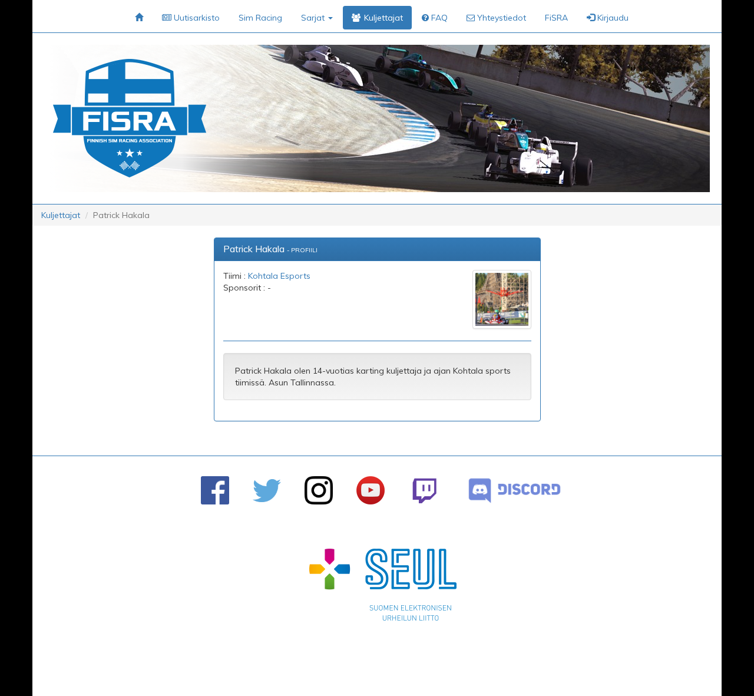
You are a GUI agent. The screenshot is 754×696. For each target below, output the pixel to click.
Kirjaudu (612, 17)
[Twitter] (267, 490)
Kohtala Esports (279, 276)
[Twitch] (424, 491)
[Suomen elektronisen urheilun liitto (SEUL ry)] (383, 587)
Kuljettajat (60, 215)
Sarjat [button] (314, 17)
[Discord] (514, 490)
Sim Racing (260, 17)
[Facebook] (215, 490)
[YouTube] (370, 490)
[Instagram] (319, 490)
